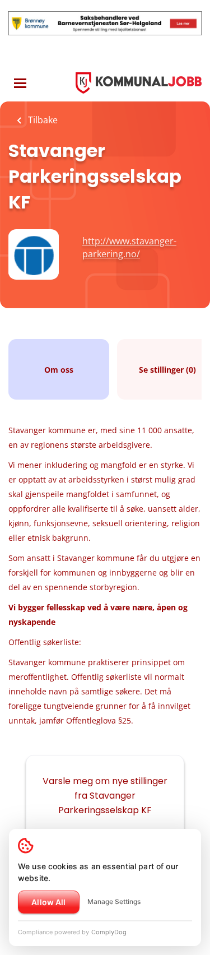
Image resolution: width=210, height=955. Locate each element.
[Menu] (20, 83)
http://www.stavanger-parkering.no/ (129, 247)
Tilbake (42, 120)
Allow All (48, 902)
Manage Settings (114, 901)
